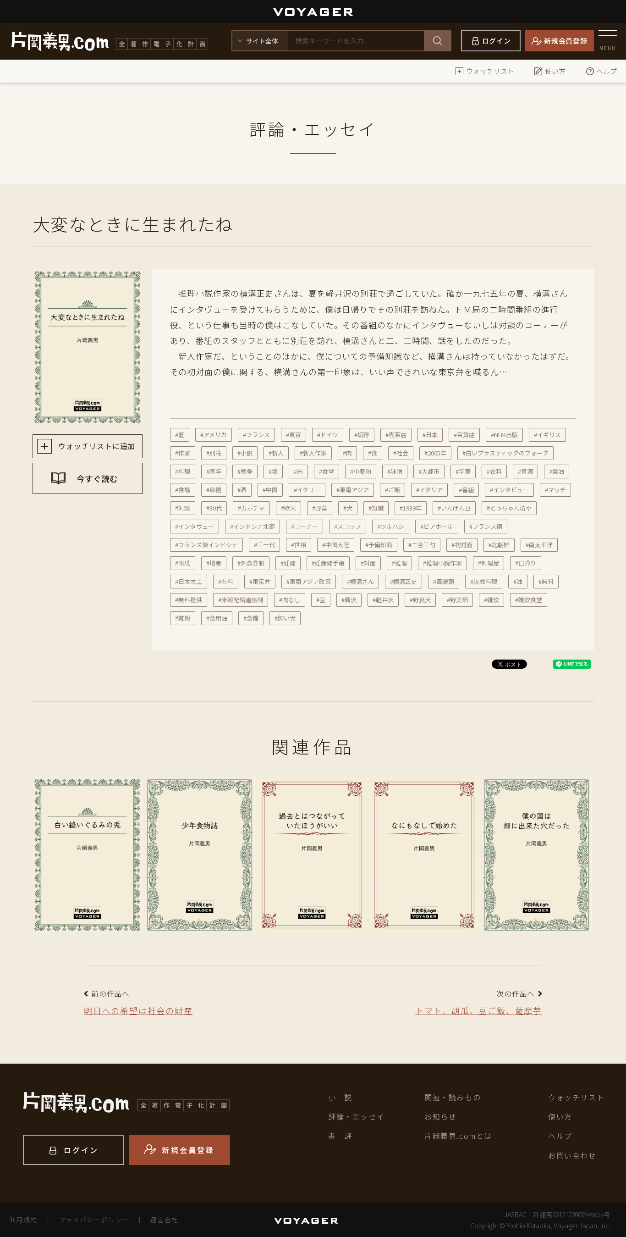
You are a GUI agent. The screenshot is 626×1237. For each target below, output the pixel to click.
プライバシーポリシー (94, 1219)
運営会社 (164, 1219)
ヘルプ (606, 71)
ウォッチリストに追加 (96, 445)
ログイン (496, 40)
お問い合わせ (572, 1155)
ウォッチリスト (490, 71)
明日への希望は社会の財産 (138, 1010)
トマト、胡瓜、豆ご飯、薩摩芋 (478, 1010)
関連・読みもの (452, 1097)
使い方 (555, 71)
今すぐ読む (96, 478)
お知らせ (440, 1116)
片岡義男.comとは (458, 1135)
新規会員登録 (566, 40)
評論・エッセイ (356, 1116)
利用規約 (23, 1219)
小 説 (340, 1097)
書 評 (340, 1135)
